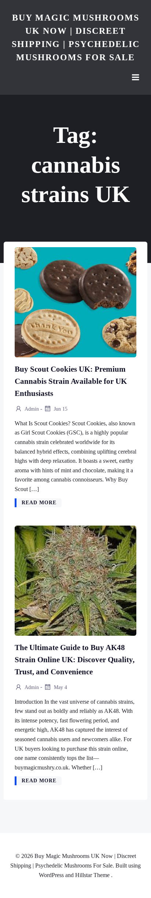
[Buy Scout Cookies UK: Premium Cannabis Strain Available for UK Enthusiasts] (75, 302)
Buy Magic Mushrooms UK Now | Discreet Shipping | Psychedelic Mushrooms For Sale (76, 37)
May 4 (59, 687)
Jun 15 (59, 409)
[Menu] (135, 77)
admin (31, 409)
